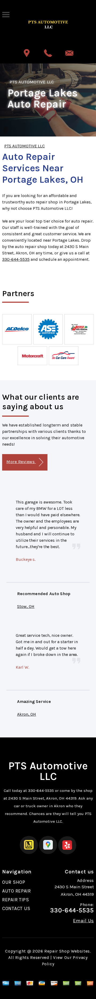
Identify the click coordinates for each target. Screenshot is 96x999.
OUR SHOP (13, 882)
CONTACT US (16, 908)
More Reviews (21, 461)
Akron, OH (26, 714)
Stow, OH (25, 606)
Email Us (83, 920)
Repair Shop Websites (67, 951)
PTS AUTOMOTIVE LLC (32, 81)
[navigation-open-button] (5, 14)
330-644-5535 (16, 259)
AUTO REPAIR (16, 891)
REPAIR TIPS (15, 900)
